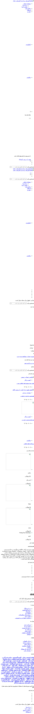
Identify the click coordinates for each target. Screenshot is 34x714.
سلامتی (29, 77)
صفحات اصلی (27, 3)
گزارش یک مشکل (26, 649)
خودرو (29, 11)
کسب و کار (28, 380)
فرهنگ (29, 10)
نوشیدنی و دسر (26, 392)
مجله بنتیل (28, 8)
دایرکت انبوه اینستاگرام (16, 664)
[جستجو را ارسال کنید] (10, 167)
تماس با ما (24, 7)
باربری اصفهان (30, 678)
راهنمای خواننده (26, 646)
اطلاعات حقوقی (26, 632)
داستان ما (28, 613)
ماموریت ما (27, 626)
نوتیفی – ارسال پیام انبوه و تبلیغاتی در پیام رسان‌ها (16, 659)
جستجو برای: (30, 167)
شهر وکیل (14, 665)
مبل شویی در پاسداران (18, 678)
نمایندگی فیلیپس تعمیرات (18, 679)
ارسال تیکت (27, 644)
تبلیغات (29, 647)
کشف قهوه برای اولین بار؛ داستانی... (27, 396)
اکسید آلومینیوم (17, 657)
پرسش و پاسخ (27, 642)
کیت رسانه (28, 631)
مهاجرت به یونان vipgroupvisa (25, 662)
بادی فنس (27, 671)
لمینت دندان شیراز (15, 675)
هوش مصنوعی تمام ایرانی (22, 668)
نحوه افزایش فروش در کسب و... (28, 419)
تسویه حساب (30, 356)
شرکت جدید (27, 625)
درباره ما (25, 5)
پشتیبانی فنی (27, 650)
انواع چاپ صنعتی (9, 676)
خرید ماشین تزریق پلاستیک (25, 665)
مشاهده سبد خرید (21, 356)
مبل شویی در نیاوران (17, 671)
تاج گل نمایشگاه (19, 681)
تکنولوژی (28, 44)
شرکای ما (28, 629)
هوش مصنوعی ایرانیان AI (23, 673)
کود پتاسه (24, 660)
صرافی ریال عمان (29, 667)
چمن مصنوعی (4, 664)
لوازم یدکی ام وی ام (7, 681)
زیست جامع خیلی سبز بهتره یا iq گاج (24, 683)
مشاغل (29, 634)
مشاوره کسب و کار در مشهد (15, 667)
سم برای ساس (6, 665)
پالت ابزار (26, 664)
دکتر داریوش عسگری (15, 670)
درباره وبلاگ (27, 608)
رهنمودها (28, 611)
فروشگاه (28, 712)
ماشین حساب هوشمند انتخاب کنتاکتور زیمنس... (25, 383)
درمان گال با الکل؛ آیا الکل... (29, 443)
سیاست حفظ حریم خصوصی (23, 618)
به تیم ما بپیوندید (26, 628)
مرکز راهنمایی (27, 641)
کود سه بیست (16, 660)
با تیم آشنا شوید (26, 610)
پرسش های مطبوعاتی (25, 615)
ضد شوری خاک (7, 660)
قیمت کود (31, 660)
